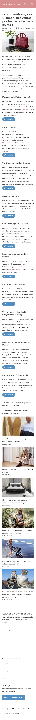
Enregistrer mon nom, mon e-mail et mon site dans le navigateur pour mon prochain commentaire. (17, 688)
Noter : (5, 658)
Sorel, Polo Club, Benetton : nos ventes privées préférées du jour (17, 532)
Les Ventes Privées (11, 4)
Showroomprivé (8, 143)
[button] (25, 4)
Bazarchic (25, 110)
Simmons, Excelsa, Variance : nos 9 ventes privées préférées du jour (15, 501)
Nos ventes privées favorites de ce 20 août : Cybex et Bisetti (16, 562)
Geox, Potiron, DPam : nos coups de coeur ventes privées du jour (15, 440)
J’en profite (9, 119)
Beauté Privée (15, 269)
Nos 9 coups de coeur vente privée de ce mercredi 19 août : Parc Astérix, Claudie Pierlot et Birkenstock (17, 594)
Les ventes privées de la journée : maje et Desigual (17, 471)
